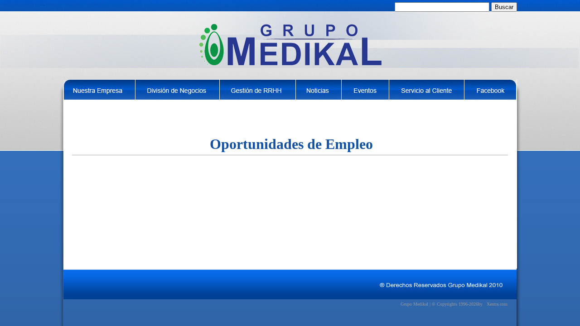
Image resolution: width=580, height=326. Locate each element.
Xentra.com (497, 304)
